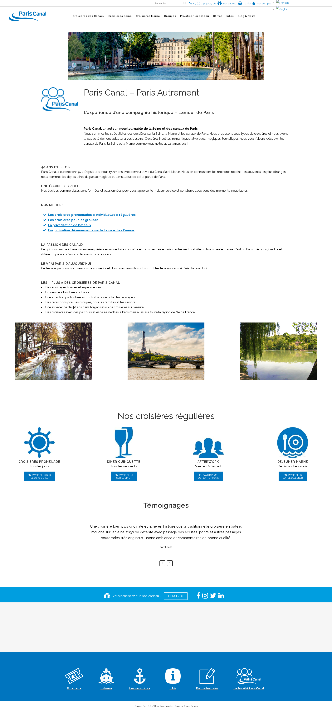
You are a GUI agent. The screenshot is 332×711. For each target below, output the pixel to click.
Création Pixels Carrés (186, 706)
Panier (247, 3)
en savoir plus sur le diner (124, 476)
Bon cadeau (229, 3)
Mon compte (263, 3)
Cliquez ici (175, 596)
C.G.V (151, 706)
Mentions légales (164, 706)
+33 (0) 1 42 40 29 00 (204, 3)
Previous (162, 563)
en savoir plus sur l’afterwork (208, 476)
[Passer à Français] (282, 2)
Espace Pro (140, 706)
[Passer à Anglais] (282, 9)
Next (170, 563)
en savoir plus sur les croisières (39, 476)
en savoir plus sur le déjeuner (293, 476)
